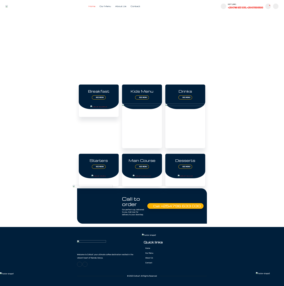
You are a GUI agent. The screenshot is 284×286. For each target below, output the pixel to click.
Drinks (185, 91)
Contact (135, 6)
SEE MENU (100, 97)
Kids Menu (142, 91)
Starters (99, 160)
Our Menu (105, 6)
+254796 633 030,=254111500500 (245, 7)
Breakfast (98, 91)
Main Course (142, 160)
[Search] (275, 6)
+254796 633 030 (181, 206)
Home (91, 6)
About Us (120, 6)
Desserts (185, 160)
